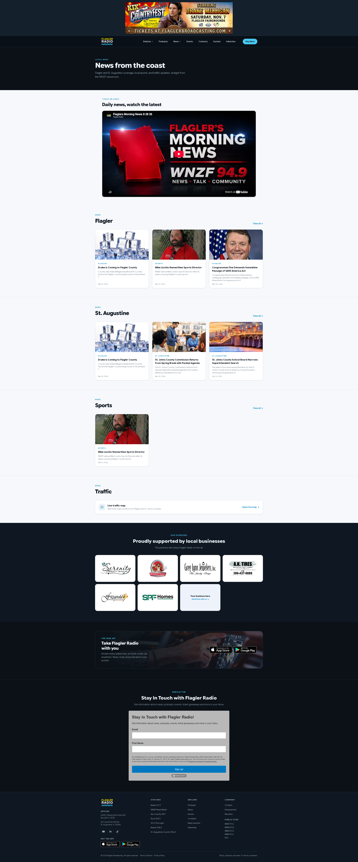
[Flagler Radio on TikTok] (117, 831)
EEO (226, 838)
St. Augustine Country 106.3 (163, 832)
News (176, 41)
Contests (203, 41)
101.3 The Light (157, 823)
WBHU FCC (229, 831)
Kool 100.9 (156, 818)
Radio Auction (194, 823)
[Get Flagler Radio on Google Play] (245, 649)
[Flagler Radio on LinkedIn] (110, 831)
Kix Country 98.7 (158, 814)
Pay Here (250, 41)
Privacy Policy (159, 855)
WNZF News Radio (159, 809)
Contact (228, 805)
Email (135, 729)
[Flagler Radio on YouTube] (103, 831)
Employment (230, 809)
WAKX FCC (229, 834)
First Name (137, 743)
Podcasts (163, 41)
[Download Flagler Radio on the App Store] (221, 649)
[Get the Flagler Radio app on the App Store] (179, 649)
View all (258, 223)
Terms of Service (146, 855)
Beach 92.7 (156, 805)
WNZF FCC (229, 824)
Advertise (230, 41)
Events (190, 41)
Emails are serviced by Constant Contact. (203, 761)
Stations (147, 41)
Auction (217, 41)
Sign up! (179, 769)
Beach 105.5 (156, 827)
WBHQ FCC (229, 827)
